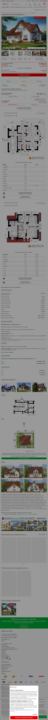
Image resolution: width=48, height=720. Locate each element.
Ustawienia (34, 714)
